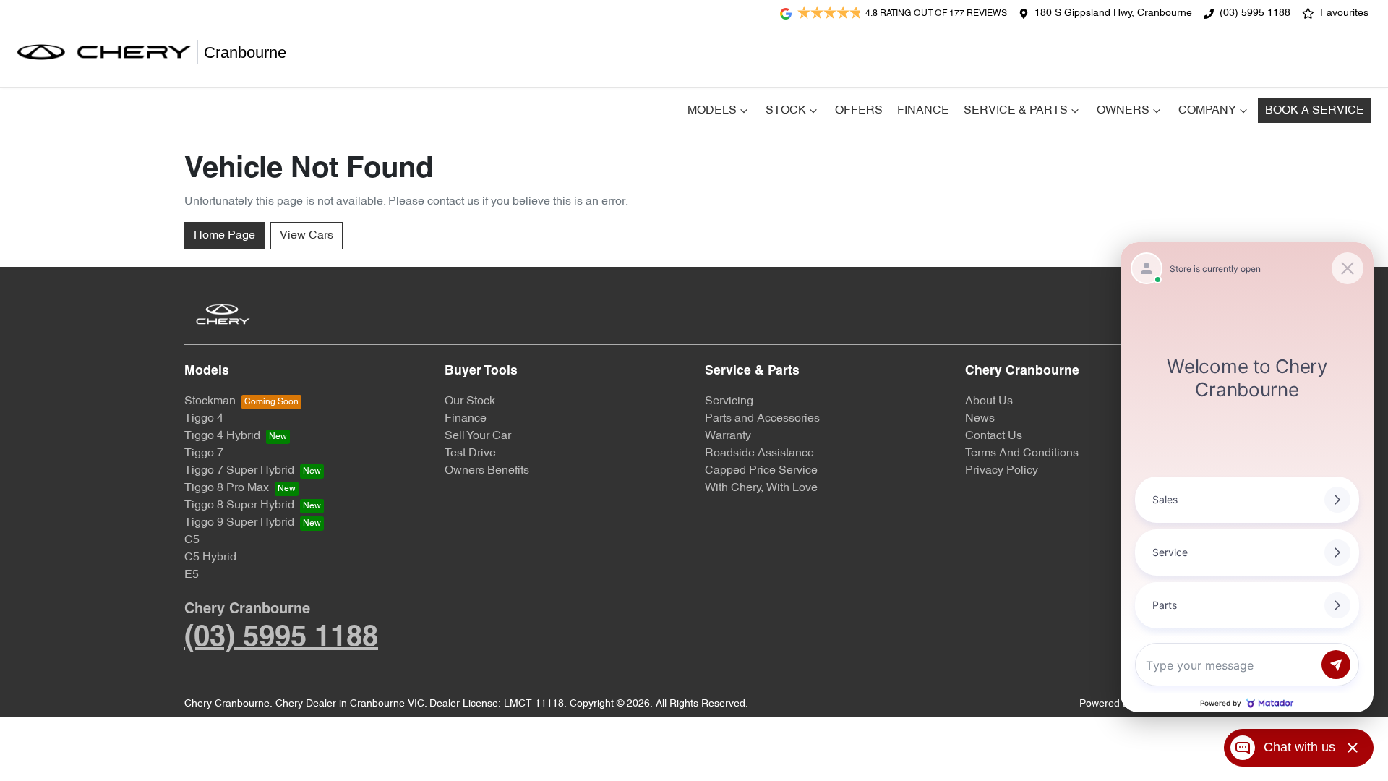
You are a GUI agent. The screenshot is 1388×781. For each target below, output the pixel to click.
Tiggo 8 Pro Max (226, 488)
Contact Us (993, 436)
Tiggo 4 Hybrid (222, 436)
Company (1207, 110)
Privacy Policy (1001, 471)
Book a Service (1314, 110)
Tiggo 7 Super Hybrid (239, 471)
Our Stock (470, 401)
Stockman (210, 401)
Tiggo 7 (203, 453)
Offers (859, 110)
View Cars (306, 236)
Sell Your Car (478, 436)
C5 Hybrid (210, 557)
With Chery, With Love (761, 488)
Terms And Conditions (1022, 453)
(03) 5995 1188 (1255, 13)
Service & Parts (1016, 110)
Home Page (224, 236)
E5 (191, 575)
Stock (786, 110)
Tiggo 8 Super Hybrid (239, 505)
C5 (192, 540)
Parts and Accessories (762, 418)
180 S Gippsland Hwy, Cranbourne (1113, 13)
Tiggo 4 (203, 418)
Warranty (728, 436)
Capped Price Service (761, 471)
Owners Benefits (487, 471)
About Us (989, 401)
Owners (1123, 110)
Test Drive (470, 453)
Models (712, 110)
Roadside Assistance (759, 453)
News (980, 418)
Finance (923, 110)
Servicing (729, 401)
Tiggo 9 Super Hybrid (239, 523)
